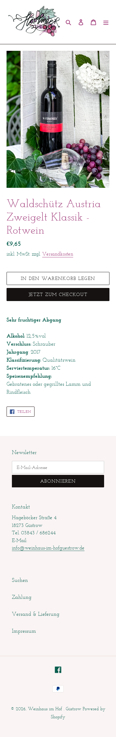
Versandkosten (57, 254)
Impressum (24, 631)
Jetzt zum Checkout (58, 294)
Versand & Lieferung (35, 614)
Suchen (20, 580)
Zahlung (22, 597)
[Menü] (106, 22)
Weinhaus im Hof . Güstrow (54, 708)
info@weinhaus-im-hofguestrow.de (48, 548)
